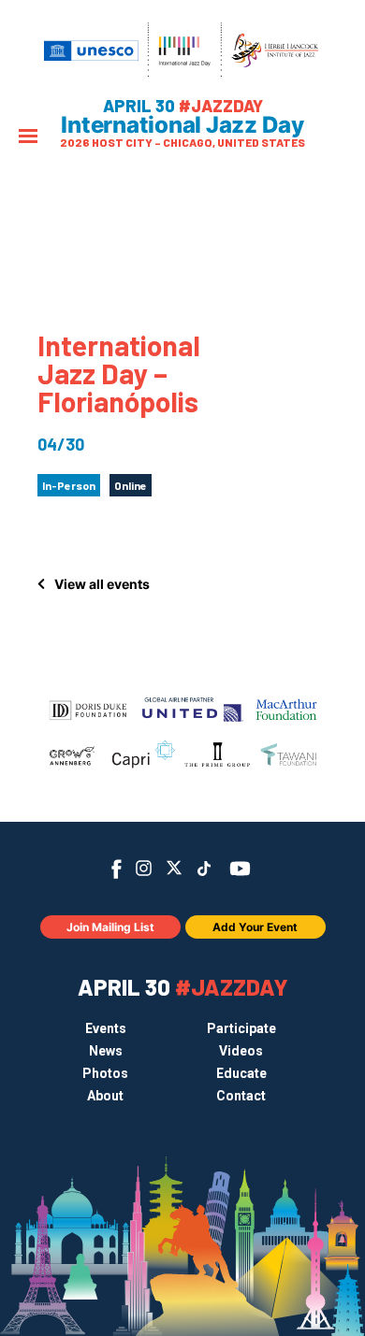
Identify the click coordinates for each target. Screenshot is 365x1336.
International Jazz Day (182, 125)
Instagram (143, 868)
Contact (241, 1095)
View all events (102, 584)
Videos (241, 1050)
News (106, 1050)
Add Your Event (255, 927)
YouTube (240, 868)
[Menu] (28, 137)
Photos (105, 1073)
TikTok (204, 868)
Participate (241, 1028)
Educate (241, 1073)
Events (105, 1028)
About (105, 1095)
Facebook (116, 869)
